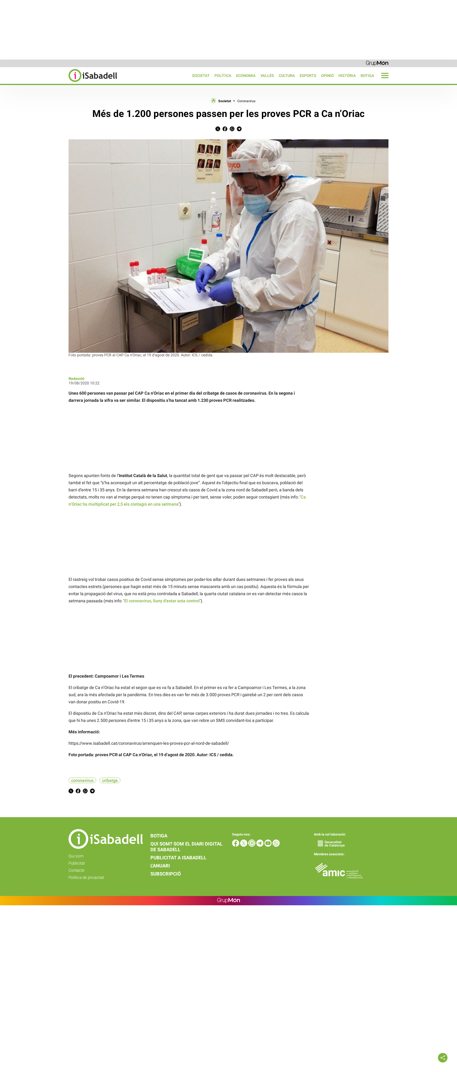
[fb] (236, 845)
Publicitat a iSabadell (178, 858)
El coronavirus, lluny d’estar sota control (162, 600)
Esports (308, 75)
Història (347, 75)
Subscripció (165, 874)
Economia (246, 75)
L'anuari (160, 866)
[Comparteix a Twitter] (217, 130)
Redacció (76, 378)
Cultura (287, 75)
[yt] (268, 845)
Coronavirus (246, 101)
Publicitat (77, 863)
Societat (201, 75)
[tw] (244, 845)
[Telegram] (260, 845)
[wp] (276, 845)
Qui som (76, 856)
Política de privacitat (86, 877)
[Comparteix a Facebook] (225, 130)
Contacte (76, 870)
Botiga (367, 75)
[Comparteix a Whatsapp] (232, 130)
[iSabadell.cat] (58, 83)
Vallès (267, 75)
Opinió (327, 75)
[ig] (252, 845)
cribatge (110, 780)
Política (222, 75)
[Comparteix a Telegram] (239, 130)
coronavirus (82, 780)
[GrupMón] (377, 63)
